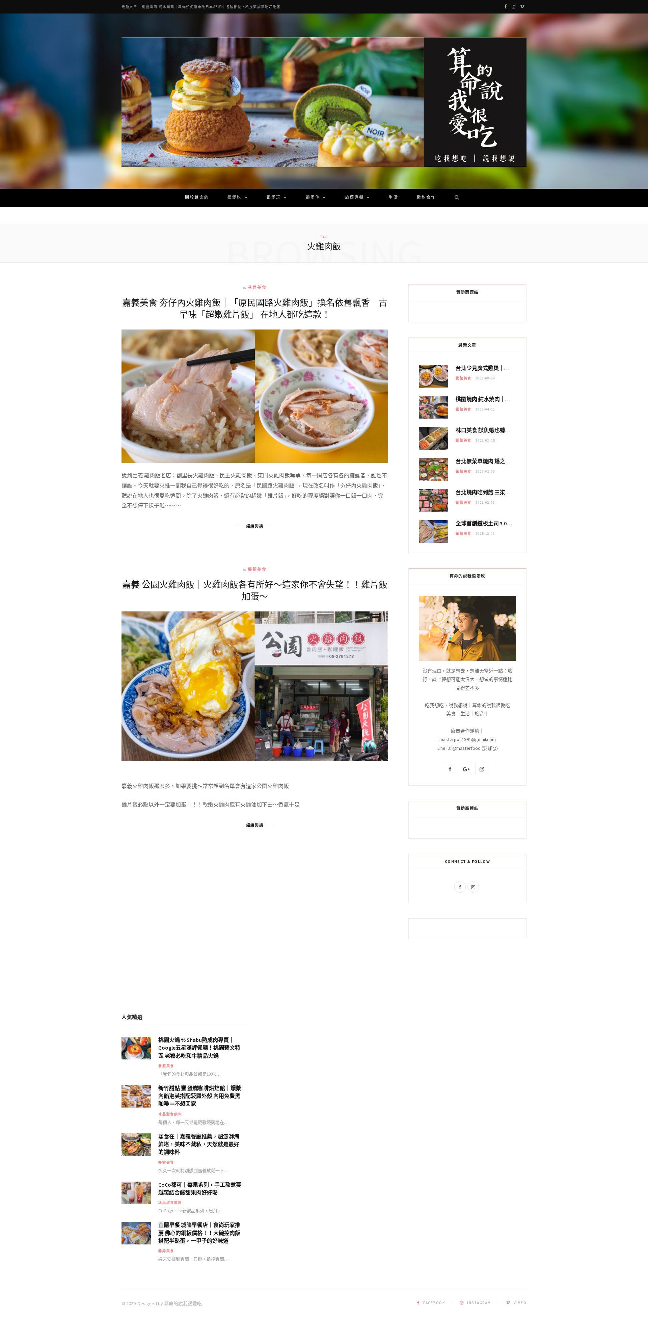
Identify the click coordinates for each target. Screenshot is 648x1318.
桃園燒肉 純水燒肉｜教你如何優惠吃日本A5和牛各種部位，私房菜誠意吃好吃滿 (211, 7)
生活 (393, 198)
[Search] (454, 198)
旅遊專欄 (354, 198)
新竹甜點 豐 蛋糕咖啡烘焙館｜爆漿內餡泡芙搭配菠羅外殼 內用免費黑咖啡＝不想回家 (199, 1096)
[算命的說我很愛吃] (324, 102)
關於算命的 (197, 198)
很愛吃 (234, 198)
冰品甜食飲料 (170, 1114)
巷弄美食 (257, 287)
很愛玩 (274, 198)
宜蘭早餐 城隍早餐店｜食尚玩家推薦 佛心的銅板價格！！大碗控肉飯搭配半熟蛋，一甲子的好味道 (199, 1232)
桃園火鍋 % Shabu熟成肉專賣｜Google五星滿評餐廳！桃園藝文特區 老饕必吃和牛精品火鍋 (199, 1047)
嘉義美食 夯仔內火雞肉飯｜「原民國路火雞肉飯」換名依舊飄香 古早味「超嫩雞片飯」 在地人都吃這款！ (254, 308)
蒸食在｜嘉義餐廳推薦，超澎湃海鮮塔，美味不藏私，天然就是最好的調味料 (198, 1144)
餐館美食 (257, 569)
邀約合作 (426, 198)
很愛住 (313, 198)
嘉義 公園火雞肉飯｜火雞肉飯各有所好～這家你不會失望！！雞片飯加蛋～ (254, 590)
